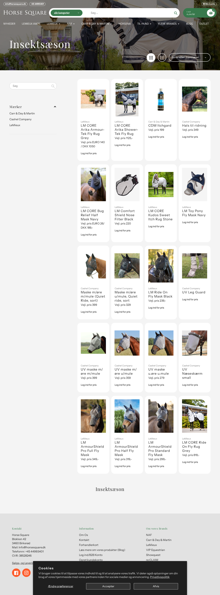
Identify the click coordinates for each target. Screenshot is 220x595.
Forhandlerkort (88, 545)
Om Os (83, 535)
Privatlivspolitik (160, 577)
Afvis (156, 586)
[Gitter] (151, 57)
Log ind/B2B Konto (90, 555)
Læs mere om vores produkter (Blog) (102, 550)
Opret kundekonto (91, 560)
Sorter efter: (178, 57)
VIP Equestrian (155, 550)
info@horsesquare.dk (15, 4)
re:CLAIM (152, 560)
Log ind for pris (89, 153)
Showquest (153, 555)
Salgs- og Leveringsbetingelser (32, 563)
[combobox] (33, 85)
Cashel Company (20, 119)
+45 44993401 (37, 4)
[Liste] (162, 57)
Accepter (108, 586)
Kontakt (84, 540)
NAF (149, 535)
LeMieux (14, 125)
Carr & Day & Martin (22, 113)
